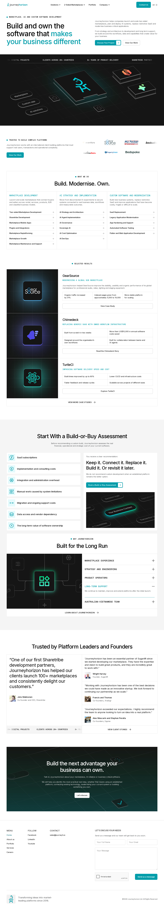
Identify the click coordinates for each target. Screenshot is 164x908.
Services (10, 848)
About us (10, 839)
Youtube (31, 844)
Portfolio (92, 5)
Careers (10, 852)
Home (9, 835)
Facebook (32, 835)
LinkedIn (31, 839)
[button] (155, 5)
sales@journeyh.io (57, 835)
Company (104, 5)
